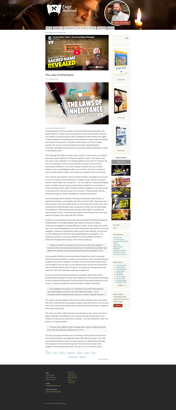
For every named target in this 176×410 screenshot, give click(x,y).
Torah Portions (71, 381)
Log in (115, 228)
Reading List (58, 28)
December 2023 (120, 265)
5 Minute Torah (54, 79)
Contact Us (102, 28)
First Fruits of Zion (72, 376)
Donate (110, 28)
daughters (79, 353)
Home (49, 28)
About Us (92, 28)
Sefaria (70, 379)
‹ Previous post (72, 357)
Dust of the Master (118, 239)
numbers (48, 353)
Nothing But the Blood (119, 250)
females (87, 353)
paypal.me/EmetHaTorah (53, 392)
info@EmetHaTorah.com (53, 386)
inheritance (62, 353)
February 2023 (120, 276)
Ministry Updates (118, 247)
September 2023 (120, 269)
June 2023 (118, 274)
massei (55, 353)
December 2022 (120, 280)
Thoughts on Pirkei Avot (120, 254)
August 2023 (119, 271)
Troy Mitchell (71, 382)
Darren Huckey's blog (60, 32)
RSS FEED (121, 162)
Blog (84, 28)
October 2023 (120, 267)
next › (124, 285)
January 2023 (119, 278)
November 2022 (120, 282)
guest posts (116, 245)
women (93, 353)
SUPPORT (118, 305)
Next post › (82, 357)
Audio (79, 28)
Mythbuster (116, 248)
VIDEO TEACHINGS (121, 23)
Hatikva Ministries (72, 377)
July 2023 (118, 273)
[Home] (88, 8)
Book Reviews (69, 28)
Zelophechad (71, 353)
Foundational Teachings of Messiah (120, 242)
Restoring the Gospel (119, 252)
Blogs (51, 32)
